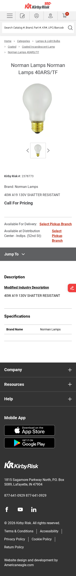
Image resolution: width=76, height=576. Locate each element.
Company (13, 369)
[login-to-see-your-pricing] (36, 15)
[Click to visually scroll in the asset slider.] (28, 150)
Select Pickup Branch (55, 224)
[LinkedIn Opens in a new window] (33, 509)
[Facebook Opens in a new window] (6, 509)
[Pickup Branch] (51, 15)
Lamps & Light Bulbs (48, 41)
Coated (12, 46)
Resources (14, 384)
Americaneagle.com (19, 565)
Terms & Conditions (18, 531)
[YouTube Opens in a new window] (20, 509)
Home (7, 41)
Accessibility (49, 531)
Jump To (11, 254)
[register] (22, 15)
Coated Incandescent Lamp (38, 46)
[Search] (70, 27)
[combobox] (34, 27)
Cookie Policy (42, 539)
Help (8, 398)
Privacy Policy (14, 539)
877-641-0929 (14, 495)
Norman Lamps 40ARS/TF (23, 52)
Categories (23, 41)
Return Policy (14, 547)
